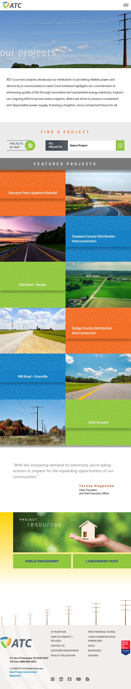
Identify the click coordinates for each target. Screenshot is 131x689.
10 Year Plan (58, 631)
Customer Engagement (65, 650)
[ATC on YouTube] (78, 679)
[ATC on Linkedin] (61, 679)
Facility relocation (63, 655)
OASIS (91, 645)
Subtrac (93, 655)
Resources (94, 650)
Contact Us (58, 645)
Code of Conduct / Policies (62, 638)
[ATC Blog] (87, 679)
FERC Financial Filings (101, 631)
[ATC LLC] (12, 5)
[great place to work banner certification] (125, 648)
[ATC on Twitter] (52, 679)
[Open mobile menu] (125, 5)
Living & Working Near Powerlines (101, 638)
